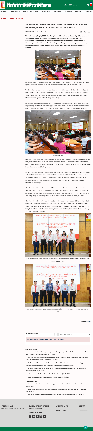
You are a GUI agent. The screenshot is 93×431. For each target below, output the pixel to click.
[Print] (85, 31)
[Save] (89, 31)
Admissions (57, 11)
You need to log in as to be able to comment (45, 339)
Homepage (4, 11)
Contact (65, 5)
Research (68, 11)
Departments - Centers (30, 11)
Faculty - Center (61, 410)
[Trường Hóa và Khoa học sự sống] (2, 5)
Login (75, 5)
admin (88, 321)
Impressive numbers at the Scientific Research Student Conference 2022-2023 (51, 394)
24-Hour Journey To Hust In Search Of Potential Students (45, 374)
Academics (46, 11)
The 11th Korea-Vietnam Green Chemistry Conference (44, 377)
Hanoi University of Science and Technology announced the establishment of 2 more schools (56, 384)
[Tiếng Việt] (91, 5)
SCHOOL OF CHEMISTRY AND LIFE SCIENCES (29, 6)
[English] (91, 3)
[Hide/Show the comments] (56, 334)
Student (89, 11)
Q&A (70, 5)
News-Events (15, 11)
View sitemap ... (84, 410)
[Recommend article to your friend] (81, 31)
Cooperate (79, 11)
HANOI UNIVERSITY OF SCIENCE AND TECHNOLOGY (25, 3)
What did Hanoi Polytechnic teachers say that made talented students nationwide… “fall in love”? (57, 389)
